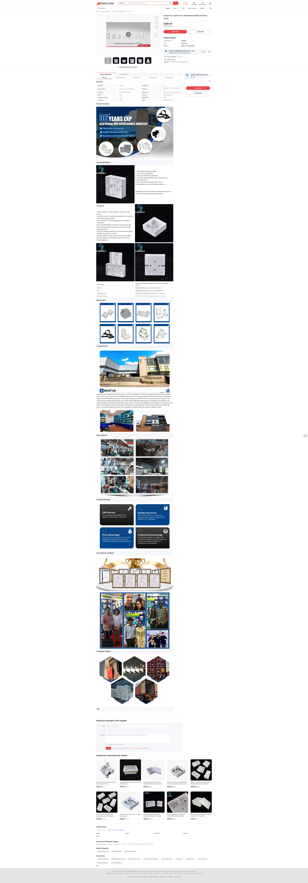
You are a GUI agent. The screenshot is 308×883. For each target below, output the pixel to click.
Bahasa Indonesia (198, 873)
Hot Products (115, 871)
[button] (177, 77)
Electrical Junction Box (130, 851)
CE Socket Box (179, 859)
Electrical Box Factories (134, 859)
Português (127, 873)
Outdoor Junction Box (103, 851)
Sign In (166, 62)
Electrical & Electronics (105, 11)
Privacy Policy (178, 876)
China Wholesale (147, 871)
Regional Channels (173, 871)
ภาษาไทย (180, 873)
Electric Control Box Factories (150, 859)
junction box (157, 833)
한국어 (167, 873)
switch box (185, 833)
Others (98, 836)
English (116, 873)
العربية (162, 873)
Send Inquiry (175, 31)
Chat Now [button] (201, 31)
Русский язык (140, 873)
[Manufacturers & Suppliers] (105, 3)
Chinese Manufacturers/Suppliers (135, 871)
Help (183, 8)
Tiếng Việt (190, 873)
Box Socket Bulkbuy (116, 863)
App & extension (192, 8)
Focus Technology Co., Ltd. (143, 876)
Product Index (182, 871)
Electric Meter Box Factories (118, 859)
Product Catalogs (118, 830)
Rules (210, 8)
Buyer (174, 8)
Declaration (170, 876)
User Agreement (163, 876)
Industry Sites (164, 871)
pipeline (98, 833)
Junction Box (129, 11)
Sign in (210, 4)
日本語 (171, 873)
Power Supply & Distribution (118, 11)
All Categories (101, 8)
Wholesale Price (156, 871)
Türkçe (185, 873)
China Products (122, 871)
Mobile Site (188, 871)
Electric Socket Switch (166, 859)
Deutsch (151, 873)
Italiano (146, 873)
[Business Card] (209, 81)
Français (133, 873)
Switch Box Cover (190, 859)
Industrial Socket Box (103, 863)
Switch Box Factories (103, 859)
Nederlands (157, 873)
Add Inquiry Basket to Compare (128, 67)
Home (97, 11)
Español (121, 873)
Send (108, 748)
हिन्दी (175, 873)
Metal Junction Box (117, 851)
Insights (194, 871)
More (97, 866)
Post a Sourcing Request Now (141, 748)
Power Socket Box (202, 859)
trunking (127, 833)
